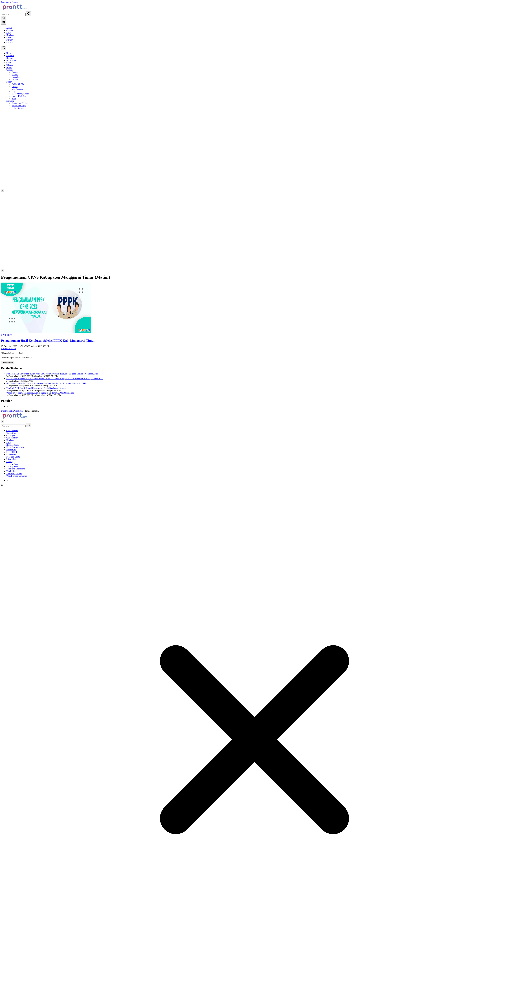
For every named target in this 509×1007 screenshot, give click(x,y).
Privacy (9, 40)
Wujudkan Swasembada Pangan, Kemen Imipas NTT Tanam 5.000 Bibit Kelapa (40, 393)
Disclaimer (10, 35)
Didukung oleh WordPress (12, 411)
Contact (9, 30)
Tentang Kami (12, 464)
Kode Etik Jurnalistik (15, 447)
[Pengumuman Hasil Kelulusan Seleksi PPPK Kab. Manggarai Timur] (46, 332)
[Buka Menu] (3, 22)
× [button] (2, 422)
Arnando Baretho (8, 348)
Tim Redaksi (11, 471)
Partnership (11, 454)
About (9, 28)
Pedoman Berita (13, 457)
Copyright (10, 435)
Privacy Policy (12, 459)
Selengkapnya (7, 362)
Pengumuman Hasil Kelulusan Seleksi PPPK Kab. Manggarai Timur (48, 340)
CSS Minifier (11, 438)
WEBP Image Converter (16, 476)
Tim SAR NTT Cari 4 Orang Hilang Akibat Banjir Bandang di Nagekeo (36, 388)
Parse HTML (11, 452)
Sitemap (9, 42)
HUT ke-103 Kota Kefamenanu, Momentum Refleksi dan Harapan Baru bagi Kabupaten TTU (46, 383)
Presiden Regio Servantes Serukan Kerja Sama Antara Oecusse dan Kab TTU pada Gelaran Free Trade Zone (52, 374)
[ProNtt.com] (14, 10)
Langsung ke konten (9, 2)
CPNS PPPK (6, 335)
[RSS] (7, 406)
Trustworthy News (14, 473)
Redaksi (9, 37)
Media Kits (11, 450)
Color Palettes (12, 430)
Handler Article (12, 445)
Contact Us (11, 433)
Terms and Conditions (15, 469)
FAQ (8, 33)
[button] (28, 14)
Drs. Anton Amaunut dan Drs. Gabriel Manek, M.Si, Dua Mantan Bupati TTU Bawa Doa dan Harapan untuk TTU (54, 378)
